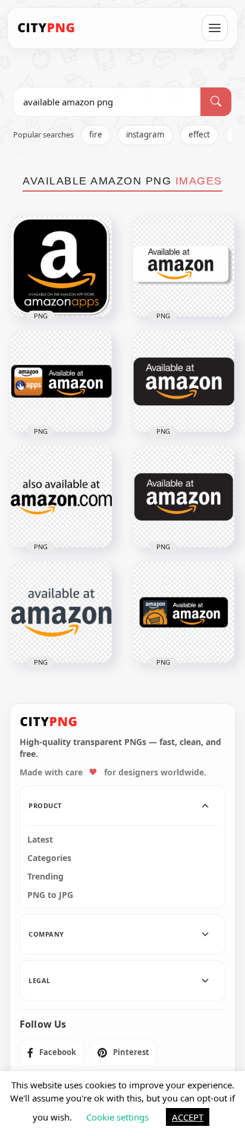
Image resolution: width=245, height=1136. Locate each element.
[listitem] (52, 1053)
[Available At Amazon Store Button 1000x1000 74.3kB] (183, 612)
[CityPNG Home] (46, 28)
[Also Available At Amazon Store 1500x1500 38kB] (61, 496)
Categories (49, 858)
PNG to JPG (50, 895)
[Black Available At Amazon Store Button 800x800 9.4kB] (183, 496)
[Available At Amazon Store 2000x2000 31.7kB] (61, 612)
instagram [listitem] (145, 134)
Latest (40, 839)
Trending (45, 876)
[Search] (215, 101)
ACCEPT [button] (187, 1117)
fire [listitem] (95, 134)
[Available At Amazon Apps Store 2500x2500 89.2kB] (61, 381)
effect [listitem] (199, 134)
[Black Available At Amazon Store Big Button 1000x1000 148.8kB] (183, 381)
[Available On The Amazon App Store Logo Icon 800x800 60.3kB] (61, 266)
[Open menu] (215, 28)
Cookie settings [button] (117, 1117)
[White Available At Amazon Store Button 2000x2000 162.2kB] (183, 266)
